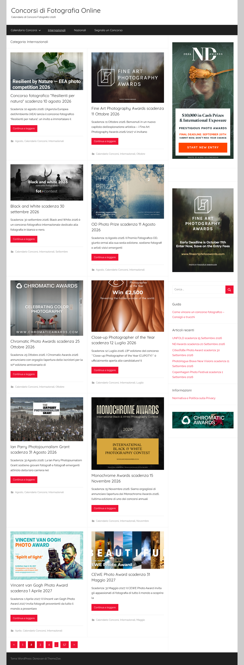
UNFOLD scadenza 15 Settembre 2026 (197, 338)
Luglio (140, 382)
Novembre (142, 520)
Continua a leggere (24, 128)
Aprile (18, 630)
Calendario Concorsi (24, 30)
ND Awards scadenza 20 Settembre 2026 (198, 344)
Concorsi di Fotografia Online (56, 10)
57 (64, 644)
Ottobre (140, 153)
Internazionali (57, 30)
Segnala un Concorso (108, 30)
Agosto (19, 141)
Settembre (62, 251)
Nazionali (80, 30)
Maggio (140, 619)
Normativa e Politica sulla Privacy (193, 398)
